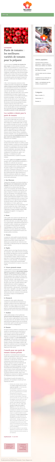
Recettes (37, 101)
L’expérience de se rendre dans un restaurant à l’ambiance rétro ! (43, 78)
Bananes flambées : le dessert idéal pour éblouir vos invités (43, 69)
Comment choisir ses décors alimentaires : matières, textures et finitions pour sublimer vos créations (43, 64)
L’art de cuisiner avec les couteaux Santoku (43, 74)
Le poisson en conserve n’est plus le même (9, 446)
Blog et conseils (38, 95)
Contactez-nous (4, 458)
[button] (27, 15)
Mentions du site (13, 458)
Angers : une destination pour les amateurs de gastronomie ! (42, 83)
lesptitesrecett (7, 436)
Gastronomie (8, 47)
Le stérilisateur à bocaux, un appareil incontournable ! (22, 447)
